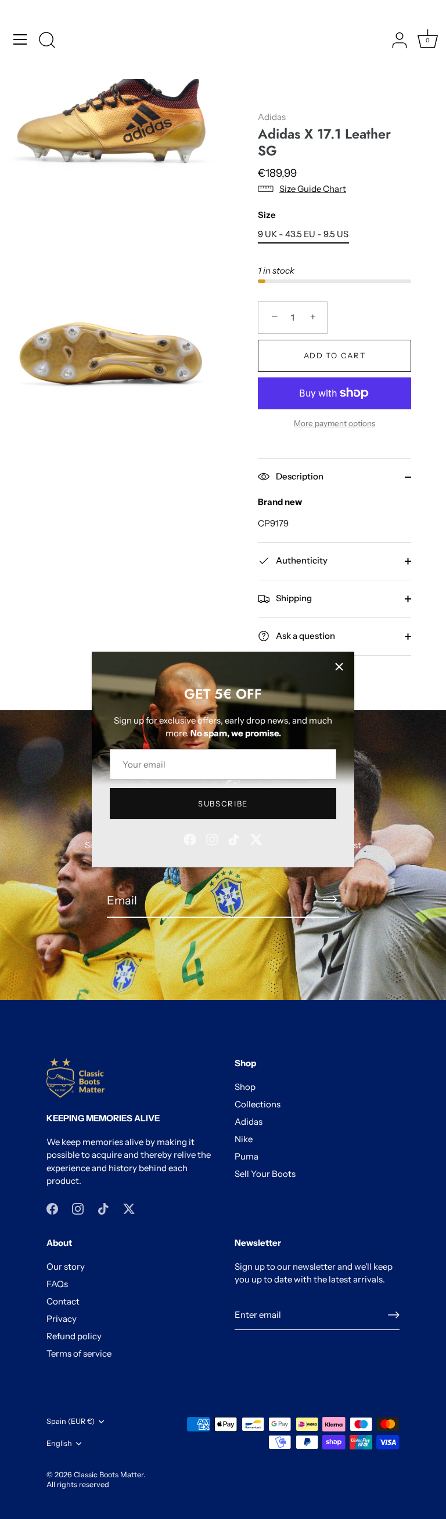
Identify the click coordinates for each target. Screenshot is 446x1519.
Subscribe (223, 803)
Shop (245, 1086)
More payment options (334, 423)
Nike (244, 1138)
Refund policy (74, 1336)
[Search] (47, 41)
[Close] (339, 666)
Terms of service (79, 1353)
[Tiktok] (234, 838)
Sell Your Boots (265, 1173)
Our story (65, 1266)
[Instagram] (212, 838)
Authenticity (301, 560)
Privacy (61, 1318)
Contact (63, 1301)
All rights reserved (77, 1484)
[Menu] (20, 39)
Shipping (293, 598)
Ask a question (304, 635)
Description (298, 476)
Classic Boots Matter (108, 1474)
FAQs (57, 1283)
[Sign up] (394, 1315)
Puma (246, 1156)
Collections (257, 1104)
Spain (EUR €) (70, 1421)
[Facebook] (190, 838)
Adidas (272, 116)
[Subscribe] (330, 899)
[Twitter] (256, 838)
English (59, 1443)
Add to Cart (335, 355)
